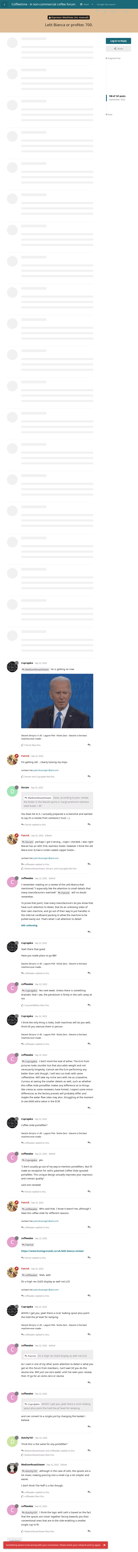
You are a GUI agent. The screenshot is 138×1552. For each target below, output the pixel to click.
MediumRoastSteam (37, 669)
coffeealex (31, 1209)
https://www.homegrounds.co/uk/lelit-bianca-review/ (52, 1251)
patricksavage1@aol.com (46, 770)
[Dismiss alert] (104, 1545)
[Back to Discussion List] (4, 4)
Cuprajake (31, 990)
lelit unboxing (29, 925)
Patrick (65, 892)
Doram (29, 842)
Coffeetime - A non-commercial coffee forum (43, 4)
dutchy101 (31, 1471)
